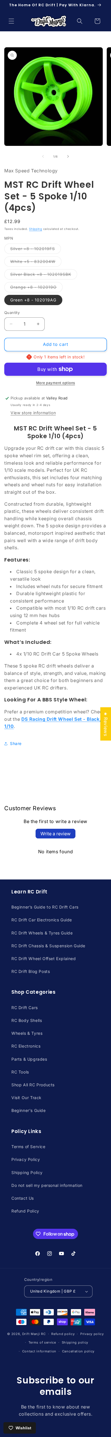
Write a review (55, 833)
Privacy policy (92, 1334)
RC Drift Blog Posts (30, 971)
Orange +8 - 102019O (36, 288)
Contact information (39, 1351)
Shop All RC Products (33, 1084)
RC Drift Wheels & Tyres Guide (42, 932)
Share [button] (16, 743)
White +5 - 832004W (35, 263)
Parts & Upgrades (29, 1059)
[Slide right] (68, 156)
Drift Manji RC (34, 1334)
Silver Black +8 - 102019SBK (43, 275)
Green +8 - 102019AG (33, 299)
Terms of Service (28, 1146)
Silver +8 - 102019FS (35, 250)
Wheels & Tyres (26, 1033)
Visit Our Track (26, 1097)
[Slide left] (43, 156)
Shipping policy (75, 1342)
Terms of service (42, 1342)
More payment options (55, 383)
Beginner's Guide (28, 1110)
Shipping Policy (27, 1172)
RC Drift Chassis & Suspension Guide (48, 945)
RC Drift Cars (24, 1007)
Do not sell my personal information (47, 1185)
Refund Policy (25, 1211)
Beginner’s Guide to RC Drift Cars (45, 907)
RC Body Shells (26, 1020)
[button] (11, 21)
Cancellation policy (78, 1351)
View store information (33, 412)
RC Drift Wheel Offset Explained (43, 958)
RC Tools (20, 1071)
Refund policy (63, 1334)
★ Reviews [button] (105, 724)
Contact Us (22, 1198)
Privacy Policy (25, 1159)
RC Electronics (25, 1046)
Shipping (35, 228)
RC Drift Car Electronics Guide (41, 919)
